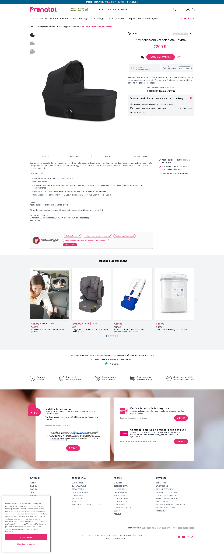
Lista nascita (77, 495)
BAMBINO (33, 489)
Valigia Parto (77, 498)
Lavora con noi (162, 486)
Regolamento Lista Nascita (167, 508)
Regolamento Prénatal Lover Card (170, 505)
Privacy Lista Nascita (122, 508)
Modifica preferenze (26, 544)
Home (32, 27)
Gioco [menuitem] (111, 18)
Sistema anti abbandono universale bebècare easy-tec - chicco (129, 331)
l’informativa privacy (79, 432)
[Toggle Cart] (193, 9)
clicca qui (24, 519)
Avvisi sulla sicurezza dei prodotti (86, 505)
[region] (26, 524)
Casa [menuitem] (74, 18)
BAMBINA (33, 486)
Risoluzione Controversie (167, 498)
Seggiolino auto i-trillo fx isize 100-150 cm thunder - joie (90, 331)
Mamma (33, 483)
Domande (107, 156)
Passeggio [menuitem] (84, 18)
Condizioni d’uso (121, 501)
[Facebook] (179, 537)
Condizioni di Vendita (122, 498)
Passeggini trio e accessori (70, 27)
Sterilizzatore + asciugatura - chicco (171, 330)
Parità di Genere (120, 492)
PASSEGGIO (34, 495)
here (123, 538)
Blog (74, 501)
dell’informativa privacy (58, 440)
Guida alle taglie (79, 486)
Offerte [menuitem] (34, 18)
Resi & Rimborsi (162, 501)
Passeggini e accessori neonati (47, 27)
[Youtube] (183, 537)
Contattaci (161, 483)
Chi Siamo (118, 483)
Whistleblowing (120, 495)
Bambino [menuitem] (65, 18)
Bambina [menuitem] (54, 18)
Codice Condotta (121, 486)
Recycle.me (118, 514)
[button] (32, 35)
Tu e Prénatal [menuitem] (188, 18)
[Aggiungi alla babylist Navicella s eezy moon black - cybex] (179, 57)
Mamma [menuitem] (44, 18)
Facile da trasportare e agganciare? (98, 236)
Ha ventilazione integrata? (74, 240)
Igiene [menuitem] (155, 18)
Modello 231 (119, 489)
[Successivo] (121, 91)
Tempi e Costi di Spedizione (166, 495)
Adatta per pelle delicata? (124, 236)
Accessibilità (161, 511)
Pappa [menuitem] (132, 18)
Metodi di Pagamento (164, 489)
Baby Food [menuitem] (121, 18)
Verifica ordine (78, 483)
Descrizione (44, 156)
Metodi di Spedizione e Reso (167, 492)
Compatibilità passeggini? (97, 240)
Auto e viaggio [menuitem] (99, 18)
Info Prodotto (76, 156)
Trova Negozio (78, 489)
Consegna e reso (139, 156)
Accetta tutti (26, 537)
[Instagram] (188, 537)
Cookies (117, 511)
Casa (32, 492)
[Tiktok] (192, 537)
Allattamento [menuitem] (144, 18)
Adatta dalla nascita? (72, 236)
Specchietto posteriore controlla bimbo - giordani (48, 331)
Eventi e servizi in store (81, 492)
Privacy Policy (119, 505)
